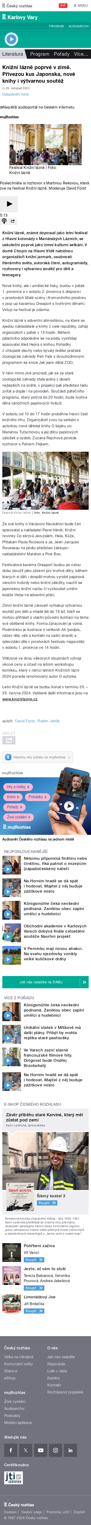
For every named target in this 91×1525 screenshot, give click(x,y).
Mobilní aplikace (18, 1422)
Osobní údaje (31, 1512)
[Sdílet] (12, 221)
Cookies (10, 1512)
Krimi (11, 797)
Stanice (10, 1371)
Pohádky (36, 797)
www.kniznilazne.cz (20, 699)
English (79, 1512)
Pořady (62, 54)
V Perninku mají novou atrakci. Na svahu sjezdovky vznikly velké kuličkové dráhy (53, 953)
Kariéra (53, 1378)
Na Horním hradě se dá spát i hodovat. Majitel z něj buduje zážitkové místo (53, 886)
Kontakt (54, 1385)
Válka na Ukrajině (18, 1357)
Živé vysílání (17, 817)
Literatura (12, 54)
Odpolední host (15, 94)
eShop (9, 1378)
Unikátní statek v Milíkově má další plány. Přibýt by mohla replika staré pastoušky (52, 1032)
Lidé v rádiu (57, 1371)
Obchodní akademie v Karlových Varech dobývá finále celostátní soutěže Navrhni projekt (55, 931)
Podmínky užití (57, 1512)
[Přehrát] (9, 204)
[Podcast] (4, 221)
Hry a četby (16, 787)
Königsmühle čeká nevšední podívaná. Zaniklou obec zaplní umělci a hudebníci (54, 908)
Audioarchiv (79, 26)
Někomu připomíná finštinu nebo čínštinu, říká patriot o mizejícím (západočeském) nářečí (55, 863)
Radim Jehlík (49, 721)
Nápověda (56, 1364)
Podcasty (12, 1415)
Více (81, 54)
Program (56, 26)
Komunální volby (18, 1364)
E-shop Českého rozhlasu (32, 1104)
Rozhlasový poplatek (65, 1392)
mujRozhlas (12, 773)
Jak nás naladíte (61, 1357)
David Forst (25, 721)
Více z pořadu (19, 998)
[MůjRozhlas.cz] (9, 117)
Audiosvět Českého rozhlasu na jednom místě (38, 839)
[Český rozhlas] (17, 5)
